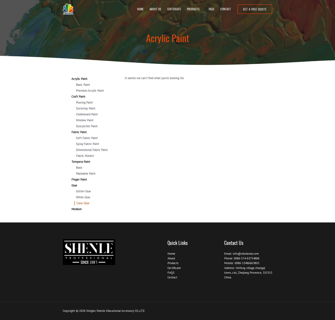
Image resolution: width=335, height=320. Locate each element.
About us (155, 9)
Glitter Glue (83, 191)
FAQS (211, 9)
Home (140, 9)
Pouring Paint (84, 102)
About (171, 258)
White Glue (83, 197)
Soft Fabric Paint (87, 138)
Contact (225, 9)
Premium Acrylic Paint (90, 90)
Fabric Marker (85, 156)
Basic (79, 167)
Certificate (174, 9)
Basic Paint (83, 85)
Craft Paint (78, 96)
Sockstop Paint (85, 108)
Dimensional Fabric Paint (92, 150)
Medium (77, 209)
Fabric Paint (79, 132)
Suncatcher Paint (87, 126)
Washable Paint (85, 173)
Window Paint (85, 120)
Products (193, 9)
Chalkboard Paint (87, 114)
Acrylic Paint (79, 79)
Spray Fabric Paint (87, 144)
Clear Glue (82, 203)
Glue (74, 185)
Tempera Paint (81, 162)
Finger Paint (79, 179)
